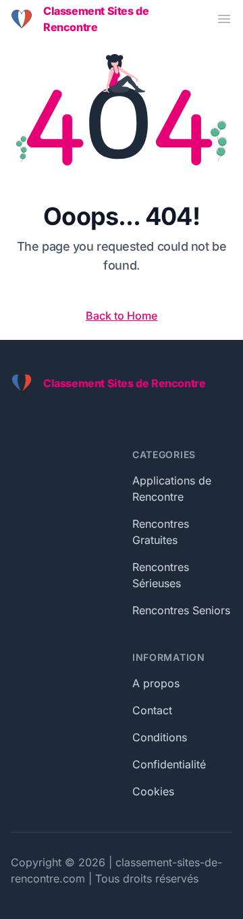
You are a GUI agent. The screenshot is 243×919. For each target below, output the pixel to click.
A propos (156, 683)
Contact (152, 710)
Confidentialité (169, 764)
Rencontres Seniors (181, 610)
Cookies (153, 791)
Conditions (159, 737)
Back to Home (121, 315)
